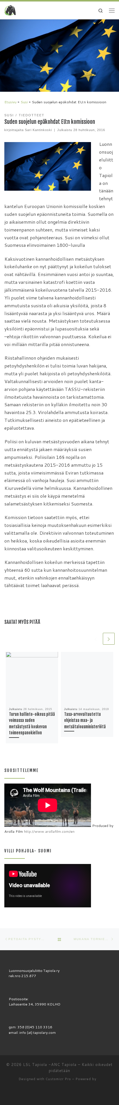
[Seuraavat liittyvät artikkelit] (109, 639)
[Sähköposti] (55, 1094)
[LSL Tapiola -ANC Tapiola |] (10, 10)
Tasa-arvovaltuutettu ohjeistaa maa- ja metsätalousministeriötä (85, 720)
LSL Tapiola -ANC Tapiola (50, 1064)
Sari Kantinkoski (38, 130)
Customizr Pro (58, 1079)
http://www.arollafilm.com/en (49, 831)
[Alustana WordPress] (99, 1079)
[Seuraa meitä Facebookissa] (64, 1094)
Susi (24, 101)
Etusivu (10, 101)
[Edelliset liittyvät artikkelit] (96, 639)
